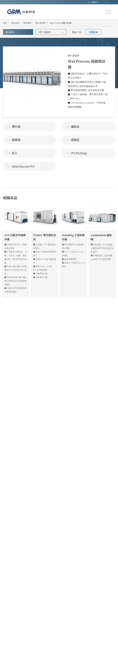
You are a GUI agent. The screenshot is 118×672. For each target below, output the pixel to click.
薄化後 (13, 126)
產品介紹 (76, 32)
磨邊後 (13, 140)
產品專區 (27, 23)
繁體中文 (95, 2)
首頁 (5, 23)
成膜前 (72, 140)
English (107, 2)
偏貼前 (72, 126)
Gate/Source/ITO (20, 166)
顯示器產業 (41, 23)
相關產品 (93, 32)
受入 (12, 153)
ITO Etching (76, 153)
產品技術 (15, 23)
